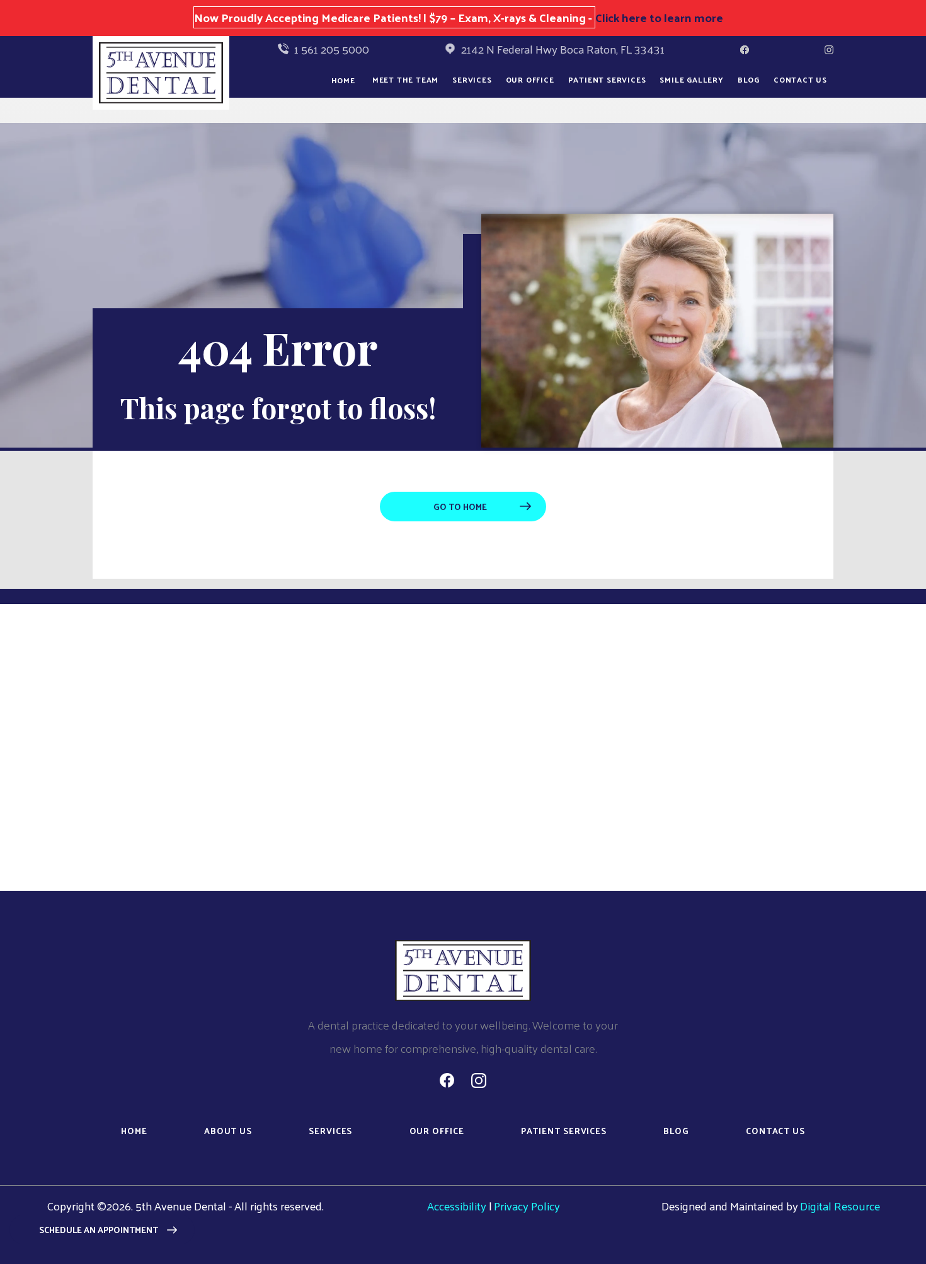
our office (530, 79)
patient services (564, 1131)
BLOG (749, 79)
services (330, 1131)
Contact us (800, 79)
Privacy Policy (527, 1205)
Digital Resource (840, 1205)
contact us (775, 1131)
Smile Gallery (691, 79)
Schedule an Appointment (98, 1230)
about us (228, 1131)
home (134, 1131)
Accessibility (456, 1205)
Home (343, 80)
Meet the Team (405, 79)
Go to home (460, 506)
